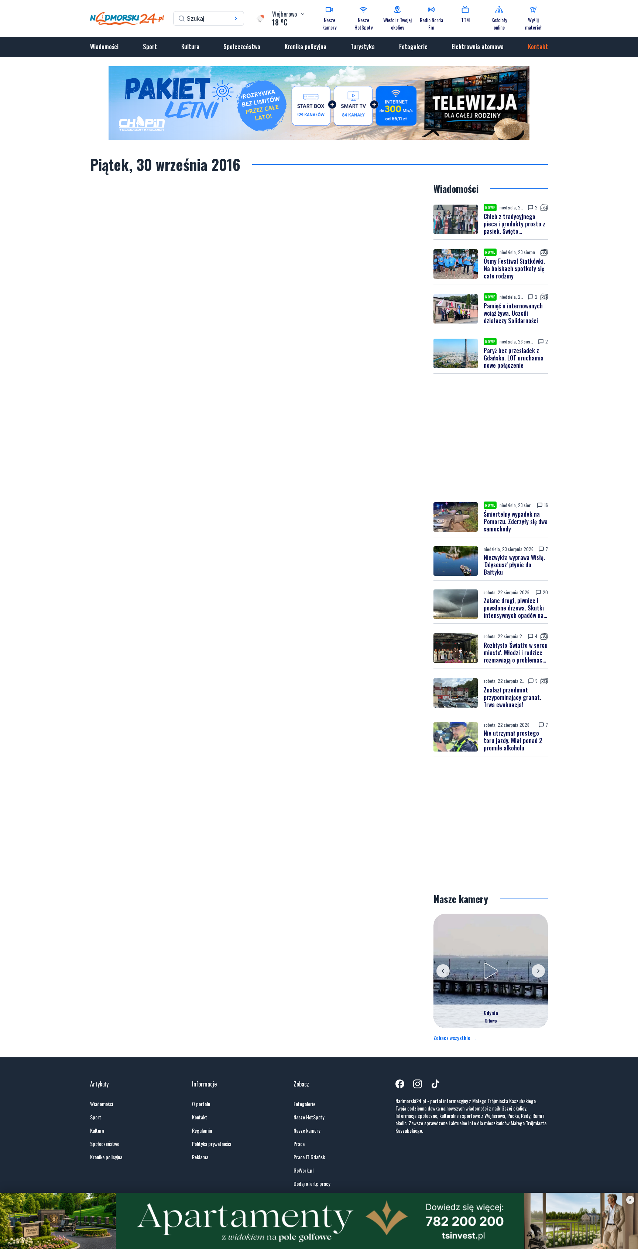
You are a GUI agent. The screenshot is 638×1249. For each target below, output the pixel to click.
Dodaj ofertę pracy (312, 1183)
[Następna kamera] (538, 971)
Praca (299, 1143)
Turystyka (363, 46)
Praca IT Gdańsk (309, 1157)
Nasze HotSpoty (309, 1117)
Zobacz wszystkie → (455, 1037)
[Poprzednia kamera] (443, 971)
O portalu (201, 1104)
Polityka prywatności (211, 1143)
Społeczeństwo (241, 46)
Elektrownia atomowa (478, 46)
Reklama (200, 1157)
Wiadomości (104, 46)
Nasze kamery (307, 1130)
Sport (150, 46)
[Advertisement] (490, 437)
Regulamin (202, 1130)
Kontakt (538, 46)
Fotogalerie (413, 46)
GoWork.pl (303, 1170)
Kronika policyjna (305, 46)
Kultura (190, 46)
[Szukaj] (236, 18)
